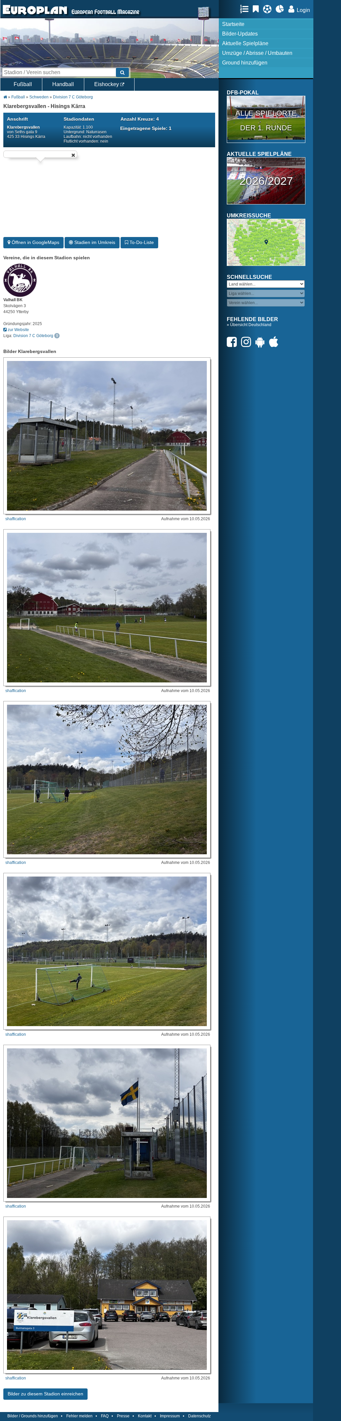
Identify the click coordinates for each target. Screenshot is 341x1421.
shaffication (15, 519)
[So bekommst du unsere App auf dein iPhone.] (275, 341)
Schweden (39, 97)
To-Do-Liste (141, 242)
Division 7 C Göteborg (73, 97)
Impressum (170, 1416)
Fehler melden (79, 1416)
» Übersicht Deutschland (249, 324)
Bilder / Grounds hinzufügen (32, 1416)
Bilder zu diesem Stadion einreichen (45, 1393)
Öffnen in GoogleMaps (34, 242)
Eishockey (107, 84)
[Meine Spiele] (269, 9)
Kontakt (145, 1416)
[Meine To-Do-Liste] (257, 9)
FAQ (105, 1416)
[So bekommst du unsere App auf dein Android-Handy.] (261, 341)
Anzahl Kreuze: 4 (140, 119)
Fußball (23, 84)
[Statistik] (281, 9)
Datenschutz (199, 1416)
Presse (123, 1416)
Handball (63, 84)
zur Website (18, 329)
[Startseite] (35, 15)
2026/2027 (266, 181)
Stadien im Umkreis (94, 242)
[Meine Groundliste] (246, 9)
